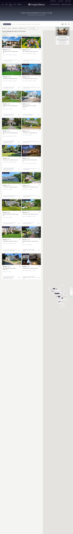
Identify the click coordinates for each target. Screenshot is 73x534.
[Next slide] (20, 42)
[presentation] (11, 42)
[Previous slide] (3, 42)
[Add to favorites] (20, 49)
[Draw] (71, 289)
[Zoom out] (71, 294)
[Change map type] (71, 296)
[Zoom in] (71, 291)
